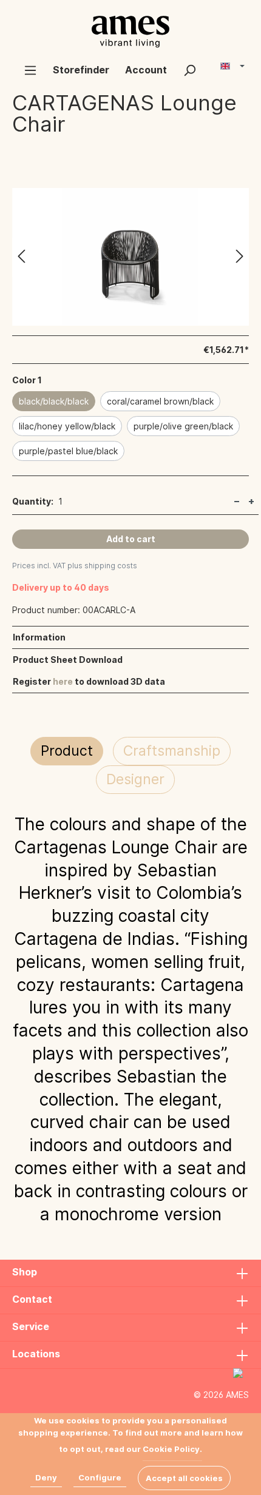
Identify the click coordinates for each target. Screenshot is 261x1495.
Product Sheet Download (68, 659)
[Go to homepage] (130, 31)
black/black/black (54, 401)
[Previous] (21, 257)
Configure (99, 1477)
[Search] (189, 70)
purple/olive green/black (183, 426)
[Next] (240, 257)
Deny (46, 1477)
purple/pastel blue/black (68, 451)
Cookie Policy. (172, 1449)
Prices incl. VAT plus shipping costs (74, 565)
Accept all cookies (184, 1478)
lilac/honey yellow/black (67, 426)
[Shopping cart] (212, 65)
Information (39, 637)
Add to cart (130, 539)
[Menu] (30, 70)
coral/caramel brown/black (160, 401)
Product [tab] (67, 750)
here (63, 681)
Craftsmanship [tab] (171, 750)
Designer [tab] (135, 779)
